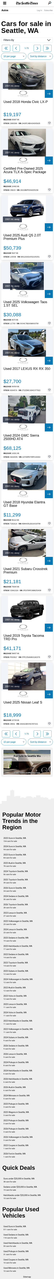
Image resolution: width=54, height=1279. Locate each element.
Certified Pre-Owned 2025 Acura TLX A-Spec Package (24, 170)
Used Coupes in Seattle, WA (16, 1261)
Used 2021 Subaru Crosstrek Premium (25, 570)
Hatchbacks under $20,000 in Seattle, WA (22, 1196)
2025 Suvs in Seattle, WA (14, 839)
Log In (39, 10)
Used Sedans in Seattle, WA (16, 1236)
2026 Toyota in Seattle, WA (15, 906)
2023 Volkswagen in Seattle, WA (18, 1030)
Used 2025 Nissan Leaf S (22, 702)
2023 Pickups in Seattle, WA (16, 1122)
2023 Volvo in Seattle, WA (15, 997)
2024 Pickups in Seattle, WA (16, 1064)
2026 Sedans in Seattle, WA (16, 1047)
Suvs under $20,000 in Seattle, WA (19, 1180)
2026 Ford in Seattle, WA (14, 1155)
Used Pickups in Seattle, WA (16, 1253)
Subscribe (48, 10)
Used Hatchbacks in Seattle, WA (17, 1244)
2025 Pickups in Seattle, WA (16, 1105)
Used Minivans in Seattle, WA (16, 1269)
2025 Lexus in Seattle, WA (15, 1005)
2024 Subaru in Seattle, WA (15, 1039)
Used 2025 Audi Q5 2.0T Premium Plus (22, 237)
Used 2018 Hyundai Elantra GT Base (24, 503)
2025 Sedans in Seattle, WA (16, 939)
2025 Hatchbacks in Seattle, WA (17, 947)
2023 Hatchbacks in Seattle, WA (17, 1022)
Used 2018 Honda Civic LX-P (25, 102)
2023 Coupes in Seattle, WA (16, 1147)
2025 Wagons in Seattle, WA (16, 1113)
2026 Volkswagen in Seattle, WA (18, 1138)
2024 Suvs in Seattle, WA (14, 848)
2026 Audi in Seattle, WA (14, 1088)
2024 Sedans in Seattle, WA (16, 897)
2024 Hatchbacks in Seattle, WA (17, 1072)
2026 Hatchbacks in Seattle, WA (17, 1080)
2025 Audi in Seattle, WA (14, 864)
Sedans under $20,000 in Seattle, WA (20, 1188)
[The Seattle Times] (27, 3)
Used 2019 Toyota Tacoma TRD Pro (23, 637)
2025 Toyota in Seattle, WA (15, 881)
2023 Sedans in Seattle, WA (16, 956)
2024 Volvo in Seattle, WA (15, 1014)
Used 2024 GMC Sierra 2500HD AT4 (21, 437)
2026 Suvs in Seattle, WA (14, 889)
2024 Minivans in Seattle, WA (16, 1097)
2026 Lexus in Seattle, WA (15, 1055)
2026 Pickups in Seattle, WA (16, 1130)
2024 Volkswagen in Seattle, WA (18, 980)
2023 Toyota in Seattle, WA (15, 964)
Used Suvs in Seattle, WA (14, 1228)
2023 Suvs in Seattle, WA (14, 856)
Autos (4, 10)
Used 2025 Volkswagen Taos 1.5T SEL (25, 303)
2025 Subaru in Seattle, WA (15, 972)
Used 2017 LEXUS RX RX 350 (26, 368)
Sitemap (27, 1277)
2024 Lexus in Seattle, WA (15, 931)
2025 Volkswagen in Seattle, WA (18, 922)
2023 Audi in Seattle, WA (14, 989)
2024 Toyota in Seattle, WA (15, 872)
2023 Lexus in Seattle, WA (15, 914)
